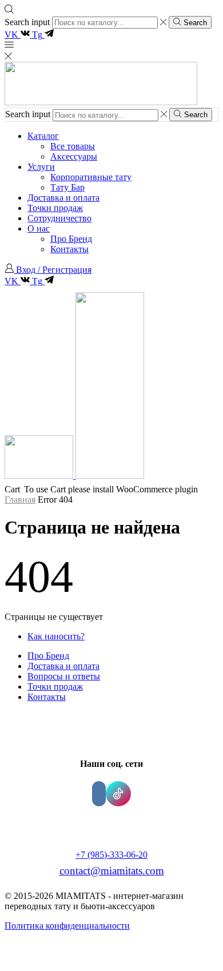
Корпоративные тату (91, 177)
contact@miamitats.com (111, 871)
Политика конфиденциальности (67, 925)
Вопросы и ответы (63, 676)
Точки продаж (55, 208)
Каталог (43, 136)
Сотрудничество (59, 218)
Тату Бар (67, 187)
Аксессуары (73, 156)
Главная (20, 499)
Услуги (41, 167)
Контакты (69, 249)
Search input (27, 22)
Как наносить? (56, 636)
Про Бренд (71, 239)
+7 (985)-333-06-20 (111, 854)
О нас (38, 228)
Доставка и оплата (63, 197)
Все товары (72, 146)
